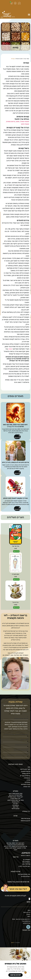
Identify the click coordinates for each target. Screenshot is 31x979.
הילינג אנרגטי (15, 802)
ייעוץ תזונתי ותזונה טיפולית (15, 797)
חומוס (17, 121)
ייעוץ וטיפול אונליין (15, 798)
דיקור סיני (15, 803)
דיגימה (12, 942)
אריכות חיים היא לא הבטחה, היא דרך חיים (15, 846)
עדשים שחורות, (10, 121)
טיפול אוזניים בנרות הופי (15, 795)
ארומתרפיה (15, 805)
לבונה (15, 849)
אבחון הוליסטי (15, 808)
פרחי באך (15, 807)
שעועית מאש (25, 124)
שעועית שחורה (24, 121)
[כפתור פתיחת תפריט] (29, 14)
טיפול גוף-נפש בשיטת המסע (15, 800)
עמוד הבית (26, 58)
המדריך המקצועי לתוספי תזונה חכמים (15, 848)
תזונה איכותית (19, 58)
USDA (10, 349)
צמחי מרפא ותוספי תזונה (15, 793)
